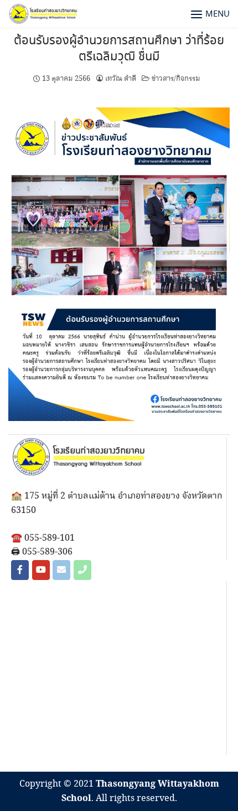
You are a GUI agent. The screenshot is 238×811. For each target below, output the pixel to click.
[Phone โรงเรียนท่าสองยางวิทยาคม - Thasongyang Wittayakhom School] (82, 570)
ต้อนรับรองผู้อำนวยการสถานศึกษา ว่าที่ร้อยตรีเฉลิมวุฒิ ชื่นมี (119, 49)
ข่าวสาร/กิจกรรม (176, 78)
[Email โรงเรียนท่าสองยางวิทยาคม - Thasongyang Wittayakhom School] (61, 570)
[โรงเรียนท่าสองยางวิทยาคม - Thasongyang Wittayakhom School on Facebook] (20, 570)
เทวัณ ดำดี (120, 78)
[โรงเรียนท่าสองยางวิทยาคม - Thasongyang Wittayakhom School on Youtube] (41, 570)
